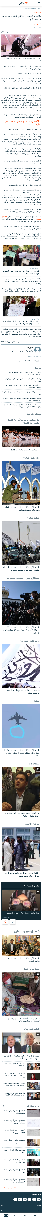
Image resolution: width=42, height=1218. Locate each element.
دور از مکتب (33, 886)
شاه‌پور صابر (37, 24)
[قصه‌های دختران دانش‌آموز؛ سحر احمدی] (33, 1142)
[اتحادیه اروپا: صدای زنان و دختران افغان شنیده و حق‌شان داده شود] (21, 255)
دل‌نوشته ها (33, 1106)
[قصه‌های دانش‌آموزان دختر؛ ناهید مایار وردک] (33, 1182)
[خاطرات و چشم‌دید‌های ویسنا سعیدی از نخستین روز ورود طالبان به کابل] (33, 1086)
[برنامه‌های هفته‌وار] (15, 1215)
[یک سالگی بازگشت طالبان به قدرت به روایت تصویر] (21, 945)
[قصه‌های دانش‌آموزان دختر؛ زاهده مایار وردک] (33, 1132)
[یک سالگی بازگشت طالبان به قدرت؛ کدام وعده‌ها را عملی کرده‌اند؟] (21, 483)
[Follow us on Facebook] (39, 1199)
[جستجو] (35, 1215)
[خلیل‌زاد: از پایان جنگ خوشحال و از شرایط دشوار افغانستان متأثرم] (21, 1043)
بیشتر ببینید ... (6, 917)
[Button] (6, 32)
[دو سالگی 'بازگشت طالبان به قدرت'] (21, 436)
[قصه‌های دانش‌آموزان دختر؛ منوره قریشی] (33, 1113)
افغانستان (37, 12)
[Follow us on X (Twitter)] (34, 1199)
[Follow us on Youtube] (29, 1199)
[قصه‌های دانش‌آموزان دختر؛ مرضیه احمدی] (33, 1162)
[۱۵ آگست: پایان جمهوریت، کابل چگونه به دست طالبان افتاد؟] (21, 789)
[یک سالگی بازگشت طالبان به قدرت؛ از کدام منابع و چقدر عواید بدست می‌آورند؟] (21, 543)
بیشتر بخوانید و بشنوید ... (9, 1188)
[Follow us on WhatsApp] (20, 1199)
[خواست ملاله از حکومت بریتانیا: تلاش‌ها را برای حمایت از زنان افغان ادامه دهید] (21, 306)
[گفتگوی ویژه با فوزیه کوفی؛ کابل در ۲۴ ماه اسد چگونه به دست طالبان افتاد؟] (33, 1076)
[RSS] (15, 1199)
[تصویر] (25, 1215)
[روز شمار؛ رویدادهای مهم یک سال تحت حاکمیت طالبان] (21, 666)
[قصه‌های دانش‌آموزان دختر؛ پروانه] (33, 1152)
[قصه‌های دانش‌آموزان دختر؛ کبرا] (33, 1172)
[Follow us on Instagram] (25, 1199)
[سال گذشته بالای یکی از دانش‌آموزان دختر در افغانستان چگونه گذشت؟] (33, 1096)
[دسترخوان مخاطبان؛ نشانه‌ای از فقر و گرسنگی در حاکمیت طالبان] (21, 994)
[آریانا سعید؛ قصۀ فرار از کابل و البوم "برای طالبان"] (33, 1066)
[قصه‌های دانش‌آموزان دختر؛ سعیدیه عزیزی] (33, 1123)
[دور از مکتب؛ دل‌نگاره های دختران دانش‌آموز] (21, 900)
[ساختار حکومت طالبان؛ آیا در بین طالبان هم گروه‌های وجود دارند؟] (21, 849)
